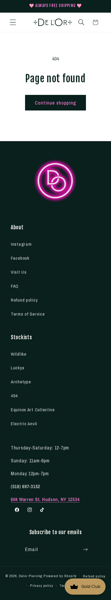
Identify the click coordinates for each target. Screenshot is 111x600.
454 (14, 396)
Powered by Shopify (60, 575)
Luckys (17, 368)
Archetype (21, 382)
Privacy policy (41, 585)
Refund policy (24, 300)
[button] (13, 22)
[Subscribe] (85, 549)
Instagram (21, 244)
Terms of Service (28, 314)
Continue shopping (55, 102)
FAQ (15, 286)
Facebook (20, 258)
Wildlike (18, 354)
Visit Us (19, 272)
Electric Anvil (24, 424)
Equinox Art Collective (33, 410)
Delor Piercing (31, 575)
